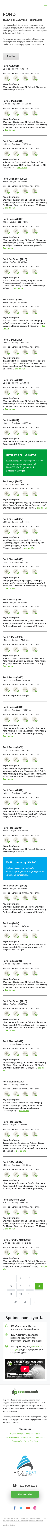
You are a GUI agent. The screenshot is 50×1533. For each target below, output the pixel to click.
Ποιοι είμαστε (40, 1437)
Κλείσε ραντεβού (25, 1494)
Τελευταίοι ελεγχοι (12, 1437)
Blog (31, 1437)
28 (25, 1301)
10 (20, 1294)
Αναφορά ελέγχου (33, 1433)
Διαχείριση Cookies (9, 1525)
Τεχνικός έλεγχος (17, 1433)
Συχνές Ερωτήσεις (30, 1441)
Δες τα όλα (10, 130)
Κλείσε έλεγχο (12, 461)
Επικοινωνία (17, 1441)
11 (29, 1294)
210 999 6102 (28, 1485)
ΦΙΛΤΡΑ (11, 56)
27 (15, 1301)
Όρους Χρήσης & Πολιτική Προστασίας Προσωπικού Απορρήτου (23, 1520)
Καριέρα (24, 1437)
